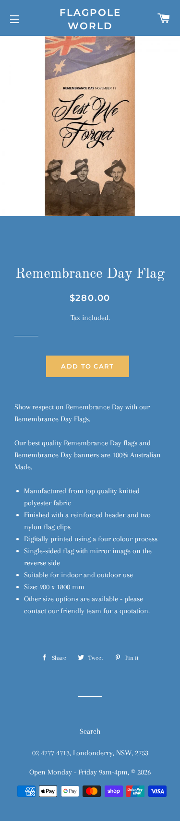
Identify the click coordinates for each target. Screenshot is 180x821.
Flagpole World (90, 19)
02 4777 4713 (51, 753)
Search (90, 731)
